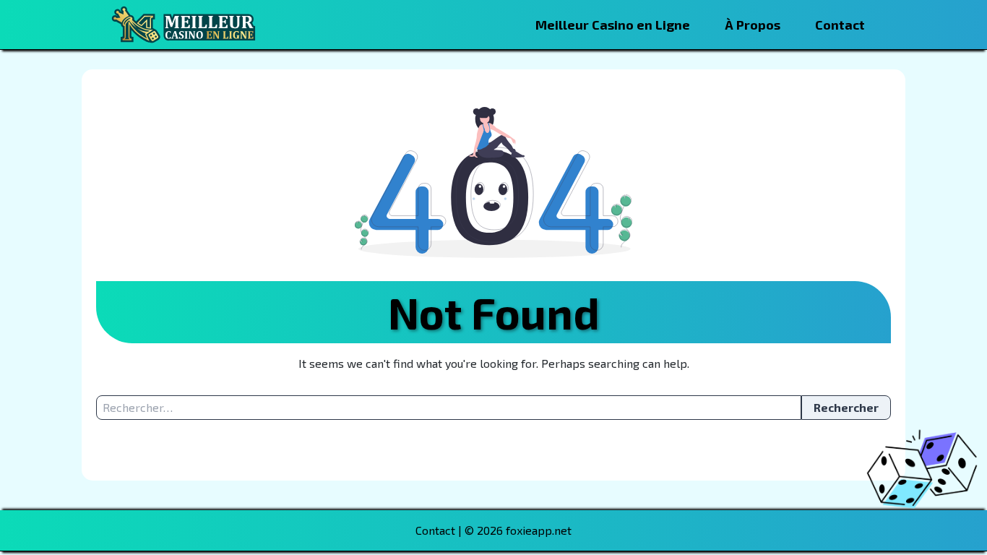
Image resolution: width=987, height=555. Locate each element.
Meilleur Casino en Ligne (612, 25)
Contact (840, 25)
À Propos (752, 25)
